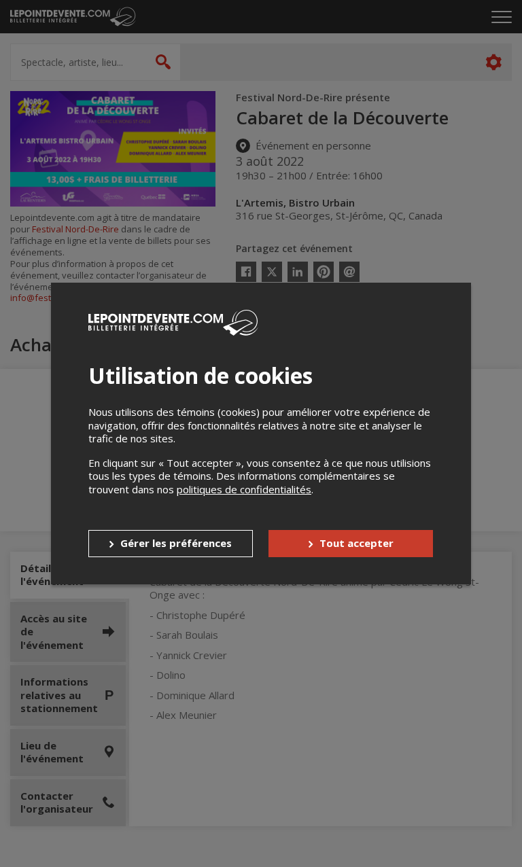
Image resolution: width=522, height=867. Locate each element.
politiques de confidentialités (244, 489)
